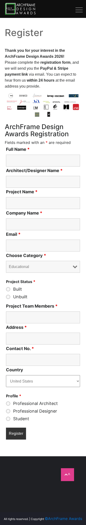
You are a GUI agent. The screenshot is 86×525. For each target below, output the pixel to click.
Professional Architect (35, 403)
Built (17, 289)
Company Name (24, 213)
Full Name (18, 149)
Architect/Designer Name (34, 170)
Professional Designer (35, 411)
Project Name (22, 191)
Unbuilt (20, 296)
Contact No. (20, 348)
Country (14, 370)
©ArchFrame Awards (63, 518)
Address (16, 327)
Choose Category (26, 255)
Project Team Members (32, 306)
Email (13, 234)
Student (21, 418)
